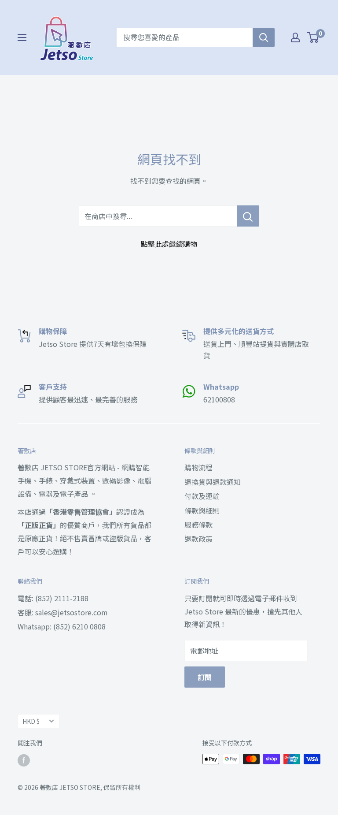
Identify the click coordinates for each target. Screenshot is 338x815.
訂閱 (205, 677)
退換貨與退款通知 (212, 481)
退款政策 (198, 538)
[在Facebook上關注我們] (24, 760)
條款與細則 (202, 510)
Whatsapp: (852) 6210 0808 (62, 626)
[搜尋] (264, 37)
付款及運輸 (202, 496)
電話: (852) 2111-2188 (53, 598)
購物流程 (198, 467)
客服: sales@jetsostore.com (63, 612)
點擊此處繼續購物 (169, 243)
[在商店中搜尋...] (248, 216)
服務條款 (198, 524)
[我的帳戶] (295, 37)
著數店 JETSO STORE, (71, 787)
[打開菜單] (22, 37)
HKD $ (31, 721)
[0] (313, 37)
